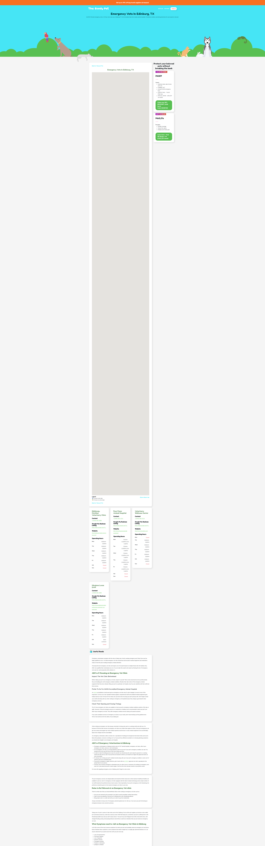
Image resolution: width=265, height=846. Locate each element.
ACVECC (126, 761)
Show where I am (144, 497)
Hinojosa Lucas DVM (98, 586)
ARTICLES (160, 8)
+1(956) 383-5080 (97, 520)
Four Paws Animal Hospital (119, 512)
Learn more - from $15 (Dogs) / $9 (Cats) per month (163, 136)
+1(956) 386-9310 (140, 518)
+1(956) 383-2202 (118, 518)
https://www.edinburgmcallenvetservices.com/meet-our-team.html (99, 607)
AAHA (95, 692)
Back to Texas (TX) (97, 66)
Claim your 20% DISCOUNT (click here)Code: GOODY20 (162, 105)
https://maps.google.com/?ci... (99, 527)
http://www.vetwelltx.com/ (141, 531)
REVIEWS (166, 8)
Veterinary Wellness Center (141, 512)
